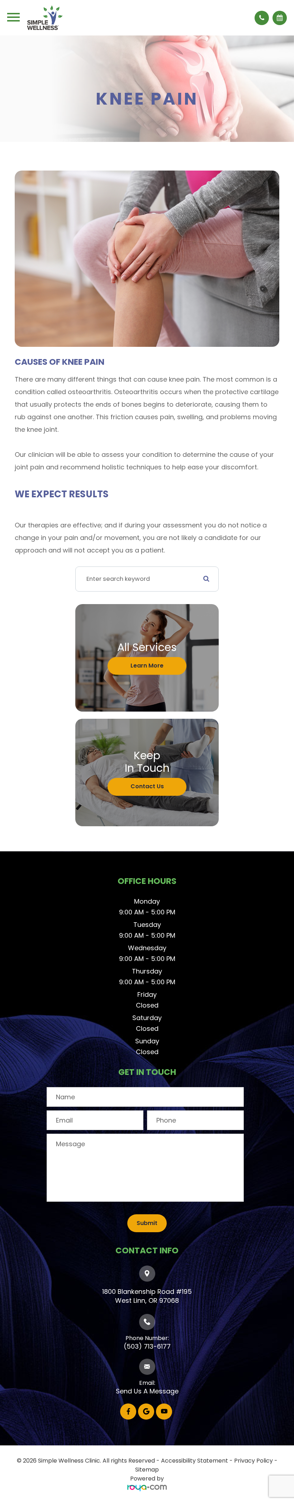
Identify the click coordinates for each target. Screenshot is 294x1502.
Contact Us (147, 786)
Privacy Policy (253, 1460)
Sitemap (147, 1469)
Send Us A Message (147, 1391)
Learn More (147, 665)
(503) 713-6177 (147, 1346)
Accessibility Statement (194, 1460)
